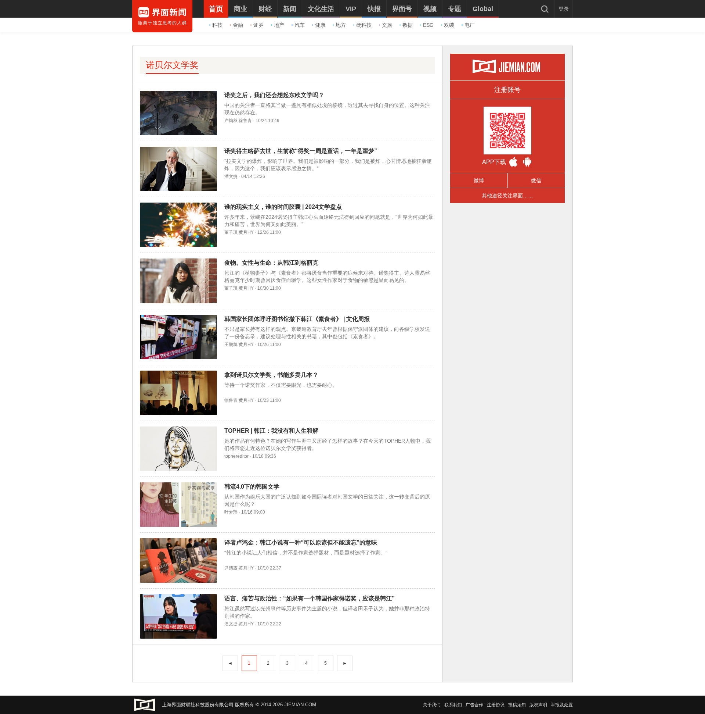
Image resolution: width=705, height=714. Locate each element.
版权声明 (538, 704)
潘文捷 (231, 176)
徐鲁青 (245, 120)
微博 (479, 180)
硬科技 (364, 25)
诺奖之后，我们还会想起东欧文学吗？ (274, 95)
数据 (407, 25)
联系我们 (453, 704)
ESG (428, 25)
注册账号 (507, 89)
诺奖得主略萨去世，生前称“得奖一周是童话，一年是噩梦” (300, 151)
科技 (217, 25)
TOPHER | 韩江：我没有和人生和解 (271, 431)
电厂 (469, 25)
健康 (320, 25)
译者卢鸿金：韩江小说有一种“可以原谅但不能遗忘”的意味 (300, 542)
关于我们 (432, 704)
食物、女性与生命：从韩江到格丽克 (271, 263)
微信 (536, 180)
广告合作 (474, 704)
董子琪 (231, 232)
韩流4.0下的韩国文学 (251, 486)
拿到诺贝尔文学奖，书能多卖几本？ (271, 375)
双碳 (449, 25)
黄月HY (246, 232)
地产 (279, 25)
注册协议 (496, 704)
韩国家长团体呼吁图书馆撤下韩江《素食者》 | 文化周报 (297, 319)
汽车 (299, 25)
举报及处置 (562, 704)
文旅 (387, 25)
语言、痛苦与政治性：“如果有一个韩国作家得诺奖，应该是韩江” (309, 598)
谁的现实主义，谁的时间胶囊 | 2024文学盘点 (283, 207)
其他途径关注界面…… (507, 196)
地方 (341, 25)
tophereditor (236, 456)
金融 (238, 25)
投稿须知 (517, 704)
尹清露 (231, 568)
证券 (258, 25)
